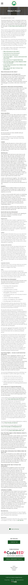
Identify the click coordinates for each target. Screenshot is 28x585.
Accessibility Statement (19, 579)
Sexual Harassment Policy (14, 559)
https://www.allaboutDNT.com (16, 430)
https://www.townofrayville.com (16, 26)
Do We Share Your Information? (10, 55)
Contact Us (14, 542)
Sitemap (12, 579)
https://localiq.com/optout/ (11, 422)
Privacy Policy (14, 11)
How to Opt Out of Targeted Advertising (13, 60)
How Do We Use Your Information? (11, 53)
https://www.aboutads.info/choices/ (16, 399)
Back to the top (15, 529)
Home (14, 566)
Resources (14, 568)
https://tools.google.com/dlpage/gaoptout (11, 426)
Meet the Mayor (14, 567)
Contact (14, 570)
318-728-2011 (20, 520)
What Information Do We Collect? (11, 51)
